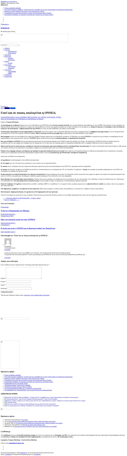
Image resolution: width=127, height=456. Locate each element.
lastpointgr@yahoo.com (16, 443)
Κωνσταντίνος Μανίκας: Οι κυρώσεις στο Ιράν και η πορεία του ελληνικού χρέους (28, 14)
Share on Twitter (17, 119)
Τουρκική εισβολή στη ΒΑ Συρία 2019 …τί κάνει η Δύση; (22, 198)
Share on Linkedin (27, 119)
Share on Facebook (6, 119)
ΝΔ (39, 117)
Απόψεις (7, 48)
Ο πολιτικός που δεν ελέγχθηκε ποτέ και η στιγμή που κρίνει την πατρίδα (35, 426)
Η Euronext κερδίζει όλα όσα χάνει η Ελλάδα (18, 387)
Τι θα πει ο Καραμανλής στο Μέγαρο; (15, 211)
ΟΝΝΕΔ (43, 117)
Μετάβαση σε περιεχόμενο (9, 1)
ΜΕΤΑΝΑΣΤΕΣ (32, 117)
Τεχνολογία (7, 70)
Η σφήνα (25, 420)
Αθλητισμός (11, 66)
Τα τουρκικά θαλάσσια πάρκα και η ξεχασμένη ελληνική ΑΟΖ (22, 388)
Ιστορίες (10, 58)
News (2, 108)
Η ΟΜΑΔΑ (8, 75)
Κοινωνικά (7, 56)
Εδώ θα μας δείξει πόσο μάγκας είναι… (34, 425)
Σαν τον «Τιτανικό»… (11, 200)
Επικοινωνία (8, 76)
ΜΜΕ (10, 73)
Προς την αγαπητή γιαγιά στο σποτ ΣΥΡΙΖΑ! (18, 220)
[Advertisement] (63, 92)
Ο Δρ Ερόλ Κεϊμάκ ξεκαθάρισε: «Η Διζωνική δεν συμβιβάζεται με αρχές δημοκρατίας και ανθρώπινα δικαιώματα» (38, 9)
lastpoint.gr (5, 28)
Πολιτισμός (7, 65)
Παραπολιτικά (12, 51)
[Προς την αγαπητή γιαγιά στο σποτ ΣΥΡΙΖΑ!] (7, 216)
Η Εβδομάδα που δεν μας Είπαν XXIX (16, 383)
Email (3, 285)
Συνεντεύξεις (12, 53)
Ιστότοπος (4, 288)
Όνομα (3, 281)
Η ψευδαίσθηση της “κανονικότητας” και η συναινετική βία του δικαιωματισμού (28, 390)
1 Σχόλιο (17, 117)
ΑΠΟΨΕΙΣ (23, 117)
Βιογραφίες (11, 60)
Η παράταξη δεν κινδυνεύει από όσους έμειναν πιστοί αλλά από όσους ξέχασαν (28, 13)
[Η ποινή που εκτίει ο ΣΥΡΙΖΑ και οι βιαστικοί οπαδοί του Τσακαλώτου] (5, 225)
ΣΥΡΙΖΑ (58, 117)
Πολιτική (7, 50)
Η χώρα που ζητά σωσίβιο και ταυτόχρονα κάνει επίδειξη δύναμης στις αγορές (32, 421)
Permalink (7, 249)
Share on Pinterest (38, 119)
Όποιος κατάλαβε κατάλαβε (12, 8)
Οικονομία (7, 55)
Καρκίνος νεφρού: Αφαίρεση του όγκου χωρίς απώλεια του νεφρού (24, 11)
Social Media (12, 71)
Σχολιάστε (7, 257)
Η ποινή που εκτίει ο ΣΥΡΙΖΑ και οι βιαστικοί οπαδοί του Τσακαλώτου (28, 228)
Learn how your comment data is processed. (37, 295)
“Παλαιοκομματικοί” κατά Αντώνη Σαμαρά (17, 385)
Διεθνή (10, 63)
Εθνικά (6, 61)
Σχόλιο (3, 278)
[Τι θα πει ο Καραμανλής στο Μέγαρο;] (5, 207)
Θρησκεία (11, 68)
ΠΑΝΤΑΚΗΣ (51, 117)
